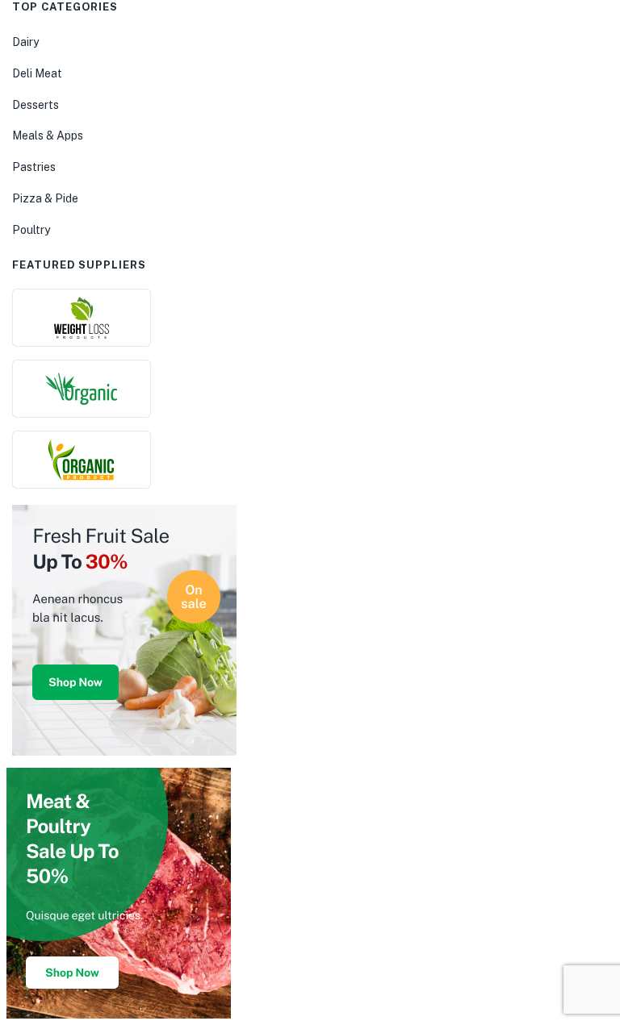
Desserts (35, 104)
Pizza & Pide (45, 198)
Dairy (25, 41)
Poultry (31, 229)
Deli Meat (37, 73)
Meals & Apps (47, 135)
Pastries (34, 166)
